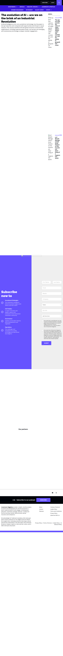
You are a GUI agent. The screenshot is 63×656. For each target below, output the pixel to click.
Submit (46, 343)
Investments (12, 6)
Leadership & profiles (48, 6)
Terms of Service (47, 523)
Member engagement (17, 10)
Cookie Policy (56, 523)
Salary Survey (39, 10)
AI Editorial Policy (58, 523)
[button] (59, 2)
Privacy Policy (38, 523)
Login (52, 2)
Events (48, 10)
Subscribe (45, 2)
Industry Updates (32, 6)
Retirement (29, 10)
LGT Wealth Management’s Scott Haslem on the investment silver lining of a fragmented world (57, 148)
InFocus (22, 6)
